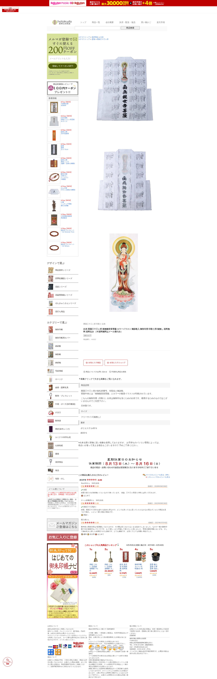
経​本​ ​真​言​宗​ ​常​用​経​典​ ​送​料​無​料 (123, 567)
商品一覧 (96, 22)
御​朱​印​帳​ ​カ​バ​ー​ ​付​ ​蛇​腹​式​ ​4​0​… (139, 567)
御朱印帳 (59, 329)
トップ (83, 22)
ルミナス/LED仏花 (63, 437)
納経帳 (58, 346)
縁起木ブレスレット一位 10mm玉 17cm (67, 231)
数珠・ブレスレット (63, 396)
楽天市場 (161, 22)
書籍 (57, 454)
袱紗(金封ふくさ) (62, 429)
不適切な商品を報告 (119, 372)
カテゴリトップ (84, 37)
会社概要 (110, 22)
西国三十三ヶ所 (102, 39)
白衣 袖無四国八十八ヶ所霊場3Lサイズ (67, 119)
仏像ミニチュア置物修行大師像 (66, 203)
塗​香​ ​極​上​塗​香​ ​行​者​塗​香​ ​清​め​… (154, 566)
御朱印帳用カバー (62, 338)
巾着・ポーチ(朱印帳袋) (65, 404)
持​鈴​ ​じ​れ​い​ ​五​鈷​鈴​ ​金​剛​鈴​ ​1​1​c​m (94, 567)
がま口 (58, 412)
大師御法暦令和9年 (64, 104)
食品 (57, 470)
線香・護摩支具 (61, 387)
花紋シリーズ (61, 287)
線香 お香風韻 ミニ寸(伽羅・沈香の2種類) (68, 161)
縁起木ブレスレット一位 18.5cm (67, 245)
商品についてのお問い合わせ (96, 372)
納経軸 (58, 363)
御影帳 (58, 354)
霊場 (93, 39)
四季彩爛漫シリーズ (63, 278)
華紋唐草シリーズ (62, 270)
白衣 (102, 37)
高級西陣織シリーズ (63, 295)
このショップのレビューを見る (158, 477)
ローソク (59, 379)
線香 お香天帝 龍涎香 (65, 132)
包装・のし (60, 479)
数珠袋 (58, 421)
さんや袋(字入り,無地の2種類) (68, 189)
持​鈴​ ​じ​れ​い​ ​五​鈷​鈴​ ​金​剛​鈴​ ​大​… (109, 566)
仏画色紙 (59, 445)
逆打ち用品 (60, 311)
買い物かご (146, 22)
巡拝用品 (59, 462)
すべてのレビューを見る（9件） (158, 475)
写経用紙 (59, 371)
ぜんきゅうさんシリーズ (65, 303)
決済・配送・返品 (127, 22)
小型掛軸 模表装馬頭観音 (66, 217)
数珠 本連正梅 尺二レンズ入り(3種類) (64, 176)
